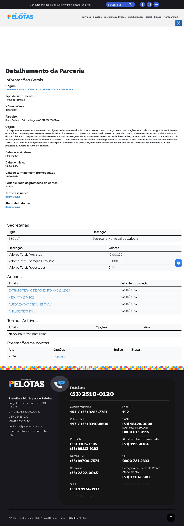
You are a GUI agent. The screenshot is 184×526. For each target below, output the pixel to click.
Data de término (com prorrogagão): (30, 172)
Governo (97, 16)
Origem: (10, 86)
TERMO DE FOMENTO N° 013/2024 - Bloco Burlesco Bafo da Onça (39, 89)
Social (149, 16)
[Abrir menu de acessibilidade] (178, 23)
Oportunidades (135, 16)
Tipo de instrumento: (19, 96)
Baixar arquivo (12, 196)
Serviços (86, 16)
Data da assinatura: (18, 152)
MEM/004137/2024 (22, 297)
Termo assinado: (16, 193)
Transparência (171, 16)
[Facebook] (142, 4)
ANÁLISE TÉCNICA (21, 311)
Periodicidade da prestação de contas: (31, 183)
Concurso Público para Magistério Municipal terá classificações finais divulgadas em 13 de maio (81, 4)
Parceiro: (11, 116)
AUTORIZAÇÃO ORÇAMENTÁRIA (30, 304)
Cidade (157, 16)
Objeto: (10, 127)
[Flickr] (156, 4)
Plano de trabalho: (18, 203)
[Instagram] (149, 4)
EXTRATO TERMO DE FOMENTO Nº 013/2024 (39, 290)
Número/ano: (14, 106)
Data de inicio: (15, 162)
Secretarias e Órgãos (115, 16)
